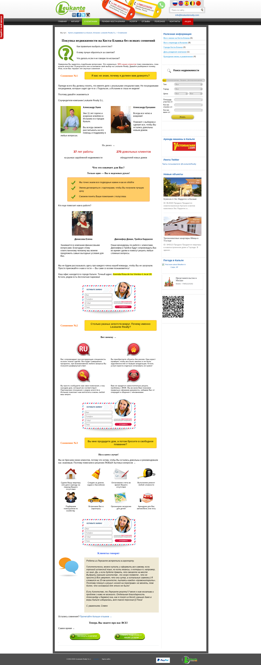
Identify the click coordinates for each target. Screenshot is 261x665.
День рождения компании (175, 52)
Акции (188, 21)
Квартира (196, 219)
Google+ (96, 659)
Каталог (75, 21)
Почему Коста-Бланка (113, 21)
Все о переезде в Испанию (176, 42)
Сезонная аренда (173, 80)
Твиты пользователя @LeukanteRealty (179, 164)
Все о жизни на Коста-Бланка (177, 38)
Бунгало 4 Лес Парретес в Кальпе (180, 199)
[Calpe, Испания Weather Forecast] (174, 267)
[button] (202, 99)
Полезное (160, 21)
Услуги (133, 21)
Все (164, 80)
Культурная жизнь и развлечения (178, 56)
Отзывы (146, 21)
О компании (90, 21)
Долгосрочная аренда (195, 80)
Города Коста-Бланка (173, 47)
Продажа (183, 80)
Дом (198, 180)
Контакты (175, 21)
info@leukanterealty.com (187, 15)
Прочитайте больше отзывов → (96, 616)
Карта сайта (106, 659)
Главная (62, 21)
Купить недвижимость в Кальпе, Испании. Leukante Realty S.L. (92, 33)
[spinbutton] (187, 100)
